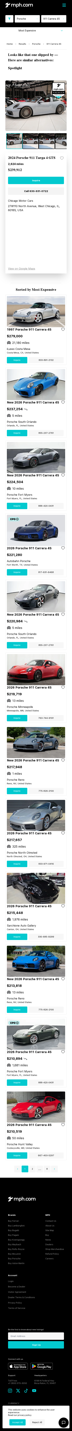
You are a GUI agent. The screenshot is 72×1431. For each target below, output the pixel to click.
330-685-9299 (46, 936)
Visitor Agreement (17, 1292)
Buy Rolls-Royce (16, 1249)
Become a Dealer (16, 1287)
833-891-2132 (46, 360)
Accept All (17, 1422)
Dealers (49, 1244)
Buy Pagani (13, 1235)
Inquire (36, 180)
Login (11, 1281)
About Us (49, 1226)
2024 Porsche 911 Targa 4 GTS (31, 158)
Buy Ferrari (13, 1221)
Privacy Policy (15, 1303)
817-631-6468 (46, 572)
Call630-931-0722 (36, 191)
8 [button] (47, 1169)
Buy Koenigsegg (16, 1240)
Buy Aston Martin (16, 1263)
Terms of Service (16, 1308)
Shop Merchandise (54, 1249)
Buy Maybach (14, 1244)
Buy (47, 1235)
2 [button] (32, 1169)
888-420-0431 (46, 506)
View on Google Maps (21, 268)
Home (10, 44)
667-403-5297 (46, 1155)
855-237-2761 (46, 433)
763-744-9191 (46, 718)
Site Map (49, 1230)
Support (11, 1375)
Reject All (37, 1422)
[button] (17, 1169)
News (48, 1240)
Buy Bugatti (13, 1230)
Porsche (36, 44)
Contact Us (50, 1221)
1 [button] (24, 1169)
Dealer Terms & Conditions (21, 1297)
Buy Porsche (14, 1258)
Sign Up (36, 1345)
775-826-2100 (46, 791)
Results (22, 44)
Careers (49, 1258)
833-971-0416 (46, 864)
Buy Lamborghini (16, 1226)
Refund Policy (52, 1254)
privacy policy (24, 1415)
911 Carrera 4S (54, 44)
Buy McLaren (14, 1254)
